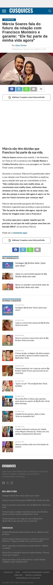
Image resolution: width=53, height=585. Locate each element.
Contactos (8, 572)
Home (17, 572)
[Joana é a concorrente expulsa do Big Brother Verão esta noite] (7, 279)
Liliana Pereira (20, 45)
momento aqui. (20, 233)
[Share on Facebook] (11, 88)
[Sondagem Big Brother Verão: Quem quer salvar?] (7, 268)
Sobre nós (18, 575)
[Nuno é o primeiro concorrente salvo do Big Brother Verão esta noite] (7, 289)
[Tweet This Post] (19, 88)
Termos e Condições (33, 575)
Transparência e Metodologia (28, 578)
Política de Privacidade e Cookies (36, 572)
